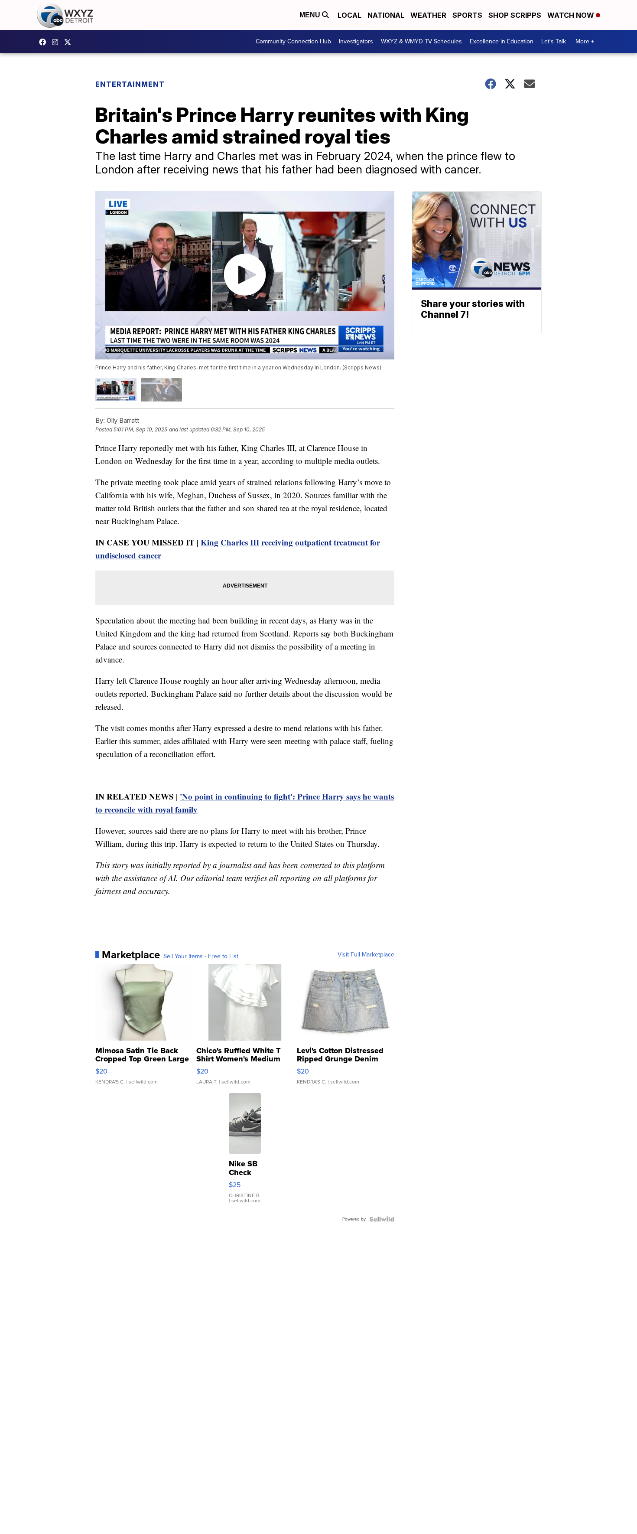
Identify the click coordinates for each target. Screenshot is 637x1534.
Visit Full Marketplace (366, 955)
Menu (310, 15)
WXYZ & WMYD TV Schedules (421, 41)
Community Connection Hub (293, 41)
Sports (467, 15)
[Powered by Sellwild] (381, 1219)
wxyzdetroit (44, 42)
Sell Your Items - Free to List (200, 956)
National (385, 15)
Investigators (356, 41)
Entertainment (130, 84)
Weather (428, 15)
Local (349, 15)
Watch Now (571, 15)
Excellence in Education (501, 41)
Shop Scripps (514, 15)
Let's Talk (553, 41)
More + (584, 41)
